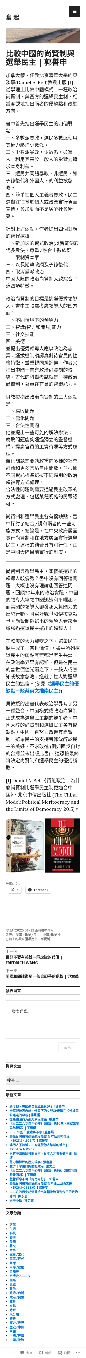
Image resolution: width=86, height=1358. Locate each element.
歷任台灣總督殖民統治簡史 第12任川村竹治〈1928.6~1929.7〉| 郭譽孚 (40, 1138)
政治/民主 (32, 935)
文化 (13, 1306)
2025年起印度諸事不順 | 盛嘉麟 (32, 1132)
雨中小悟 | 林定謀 (22, 1200)
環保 (13, 1225)
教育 (13, 1301)
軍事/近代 (17, 1259)
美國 (19, 935)
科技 (13, 1233)
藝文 (13, 1246)
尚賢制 (45, 939)
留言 (67, 1047)
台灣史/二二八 (20, 1276)
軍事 (13, 1250)
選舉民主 (31, 939)
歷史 (13, 1318)
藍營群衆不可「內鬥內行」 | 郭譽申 (34, 1179)
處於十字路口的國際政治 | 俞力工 (32, 1166)
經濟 (13, 1237)
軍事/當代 (17, 1254)
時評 (13, 1310)
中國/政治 (50, 935)
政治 (13, 1289)
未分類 (14, 1314)
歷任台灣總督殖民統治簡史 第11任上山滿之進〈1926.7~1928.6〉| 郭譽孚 (41, 1185)
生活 (13, 1229)
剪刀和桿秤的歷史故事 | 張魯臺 (31, 1162)
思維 (13, 1284)
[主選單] (74, 11)
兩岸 (13, 1263)
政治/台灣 (17, 1293)
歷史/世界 (17, 1323)
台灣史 (14, 1272)
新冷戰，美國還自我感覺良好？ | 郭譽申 (37, 1106)
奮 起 (12, 17)
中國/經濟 (17, 1336)
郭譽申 (42, 930)
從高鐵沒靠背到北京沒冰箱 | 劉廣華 (34, 1119)
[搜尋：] (43, 1081)
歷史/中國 (17, 1327)
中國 (13, 1331)
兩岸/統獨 (17, 1267)
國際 (13, 1280)
